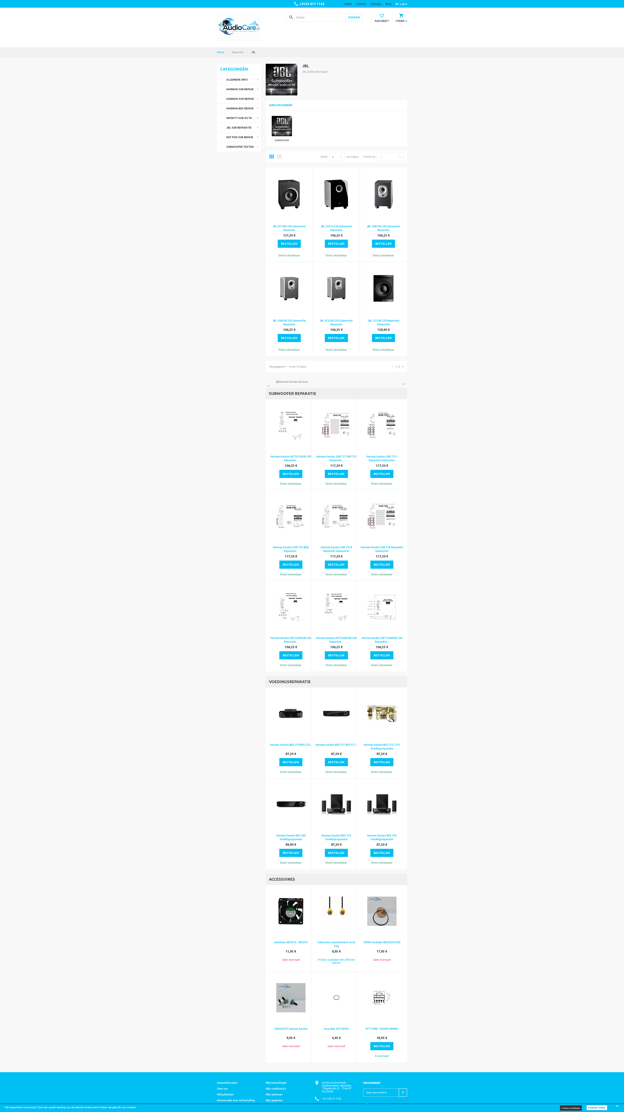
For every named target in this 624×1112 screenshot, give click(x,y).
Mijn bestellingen (276, 1082)
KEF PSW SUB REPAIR (239, 137)
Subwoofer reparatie (292, 393)
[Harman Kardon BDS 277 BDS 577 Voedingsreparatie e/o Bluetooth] (336, 713)
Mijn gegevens (274, 1100)
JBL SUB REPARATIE (239, 127)
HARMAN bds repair (239, 108)
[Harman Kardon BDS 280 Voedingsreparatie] (291, 804)
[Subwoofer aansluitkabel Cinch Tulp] (336, 911)
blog (388, 3)
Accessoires (282, 879)
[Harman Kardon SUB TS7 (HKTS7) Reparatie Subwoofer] (336, 425)
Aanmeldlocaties (227, 1082)
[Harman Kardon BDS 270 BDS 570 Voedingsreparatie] (291, 713)
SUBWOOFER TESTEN (240, 146)
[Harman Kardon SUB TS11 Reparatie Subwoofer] (381, 425)
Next (404, 384)
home (348, 3)
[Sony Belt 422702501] (336, 997)
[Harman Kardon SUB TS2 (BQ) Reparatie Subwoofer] (291, 516)
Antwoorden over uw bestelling (236, 1100)
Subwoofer (282, 140)
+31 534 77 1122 (331, 1098)
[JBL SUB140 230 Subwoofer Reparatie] (383, 194)
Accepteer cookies (597, 1107)
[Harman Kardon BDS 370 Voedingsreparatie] (336, 804)
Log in (403, 3)
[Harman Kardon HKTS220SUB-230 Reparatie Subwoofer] (291, 607)
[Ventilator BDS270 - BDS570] (291, 911)
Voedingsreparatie (290, 682)
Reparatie (237, 52)
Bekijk (324, 156)
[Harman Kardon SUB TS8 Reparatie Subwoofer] (381, 516)
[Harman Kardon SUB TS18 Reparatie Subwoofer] (336, 516)
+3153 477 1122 (312, 4)
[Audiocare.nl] (239, 28)
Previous (268, 384)
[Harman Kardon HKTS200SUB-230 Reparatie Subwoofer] (336, 607)
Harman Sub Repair (239, 89)
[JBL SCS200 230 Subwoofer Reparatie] (336, 288)
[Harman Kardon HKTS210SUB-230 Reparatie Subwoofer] (291, 425)
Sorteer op (369, 156)
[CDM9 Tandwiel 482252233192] (381, 911)
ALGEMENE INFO (237, 79)
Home (220, 52)
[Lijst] (279, 157)
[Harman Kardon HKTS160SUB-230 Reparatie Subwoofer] (381, 607)
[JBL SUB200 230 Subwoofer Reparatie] (289, 288)
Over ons (222, 1088)
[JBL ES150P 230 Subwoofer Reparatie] (289, 194)
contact (361, 3)
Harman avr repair (240, 98)
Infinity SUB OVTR (239, 118)
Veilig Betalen (225, 1094)
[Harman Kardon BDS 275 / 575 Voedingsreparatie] (381, 713)
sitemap (376, 3)
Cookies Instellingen (570, 1108)
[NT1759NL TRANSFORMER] (381, 997)
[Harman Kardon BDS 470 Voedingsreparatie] (381, 804)
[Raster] (271, 157)
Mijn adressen (274, 1094)
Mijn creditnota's (276, 1088)
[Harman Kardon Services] (336, 381)
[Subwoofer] (281, 126)
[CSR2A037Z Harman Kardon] (291, 997)
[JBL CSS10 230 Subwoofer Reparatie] (336, 194)
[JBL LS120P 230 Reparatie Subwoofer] (383, 288)
